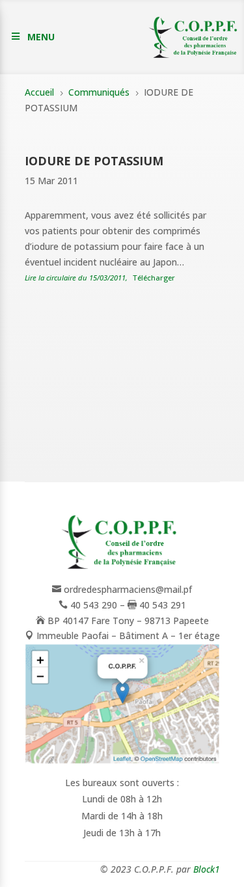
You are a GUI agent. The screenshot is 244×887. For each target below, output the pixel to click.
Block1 (206, 869)
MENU (41, 37)
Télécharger (154, 277)
